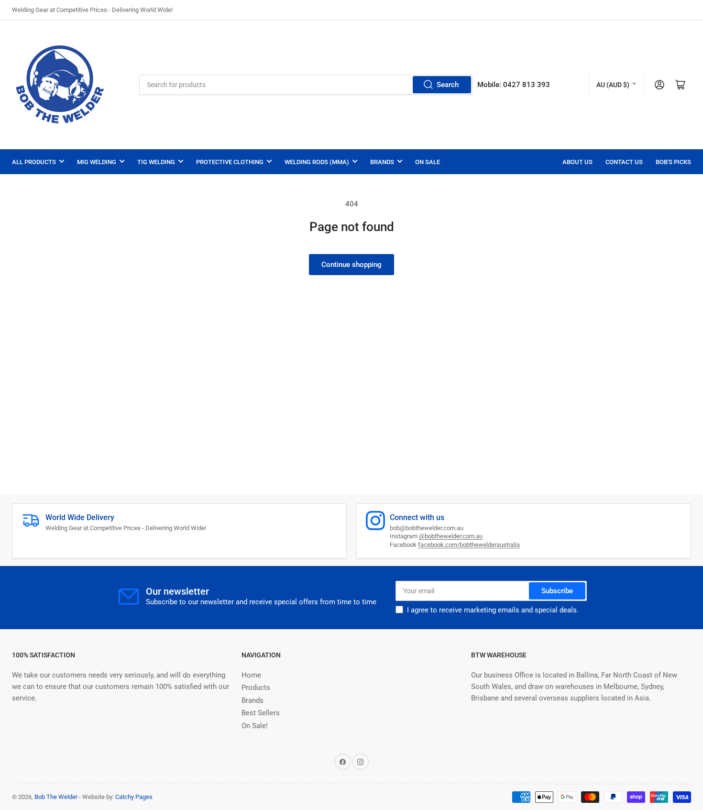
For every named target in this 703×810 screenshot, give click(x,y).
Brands (382, 162)
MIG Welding (96, 162)
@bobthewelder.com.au (451, 536)
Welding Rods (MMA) (317, 162)
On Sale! (255, 725)
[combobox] (305, 85)
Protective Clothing (230, 162)
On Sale (427, 162)
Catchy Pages (134, 796)
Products (256, 687)
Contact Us (624, 162)
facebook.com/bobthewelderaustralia (469, 544)
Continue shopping (351, 264)
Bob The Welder (55, 796)
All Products (34, 162)
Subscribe (557, 591)
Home (251, 675)
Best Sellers (261, 713)
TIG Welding (156, 162)
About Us (577, 162)
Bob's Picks (673, 162)
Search (448, 84)
